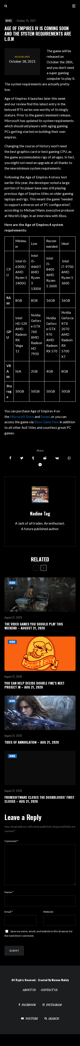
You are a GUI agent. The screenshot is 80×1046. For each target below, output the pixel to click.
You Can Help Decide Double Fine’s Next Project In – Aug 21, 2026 (34, 685)
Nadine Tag (40, 513)
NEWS (9, 20)
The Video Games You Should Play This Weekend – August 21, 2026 (33, 626)
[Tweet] (21, 458)
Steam (45, 417)
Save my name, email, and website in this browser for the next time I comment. (38, 933)
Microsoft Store (22, 417)
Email (8, 911)
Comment (11, 841)
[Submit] (44, 458)
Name (8, 892)
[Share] (10, 458)
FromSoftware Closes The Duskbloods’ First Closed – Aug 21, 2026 (39, 799)
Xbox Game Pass (46, 422)
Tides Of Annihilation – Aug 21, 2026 (31, 742)
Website (48, 911)
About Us (29, 990)
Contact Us (49, 990)
